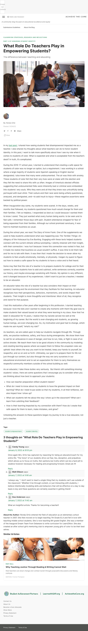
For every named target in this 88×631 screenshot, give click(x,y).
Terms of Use (8, 616)
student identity (31, 431)
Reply (10, 468)
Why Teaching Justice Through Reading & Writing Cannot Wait (36, 567)
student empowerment (13, 431)
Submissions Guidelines (11, 27)
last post (13, 145)
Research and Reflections (35, 37)
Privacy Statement (9, 613)
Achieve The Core (76, 17)
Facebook (39, 627)
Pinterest (35, 627)
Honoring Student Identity (19, 41)
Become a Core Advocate (12, 607)
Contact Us (7, 601)
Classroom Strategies (13, 37)
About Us (6, 604)
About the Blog (29, 27)
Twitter (30, 627)
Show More (7, 610)
